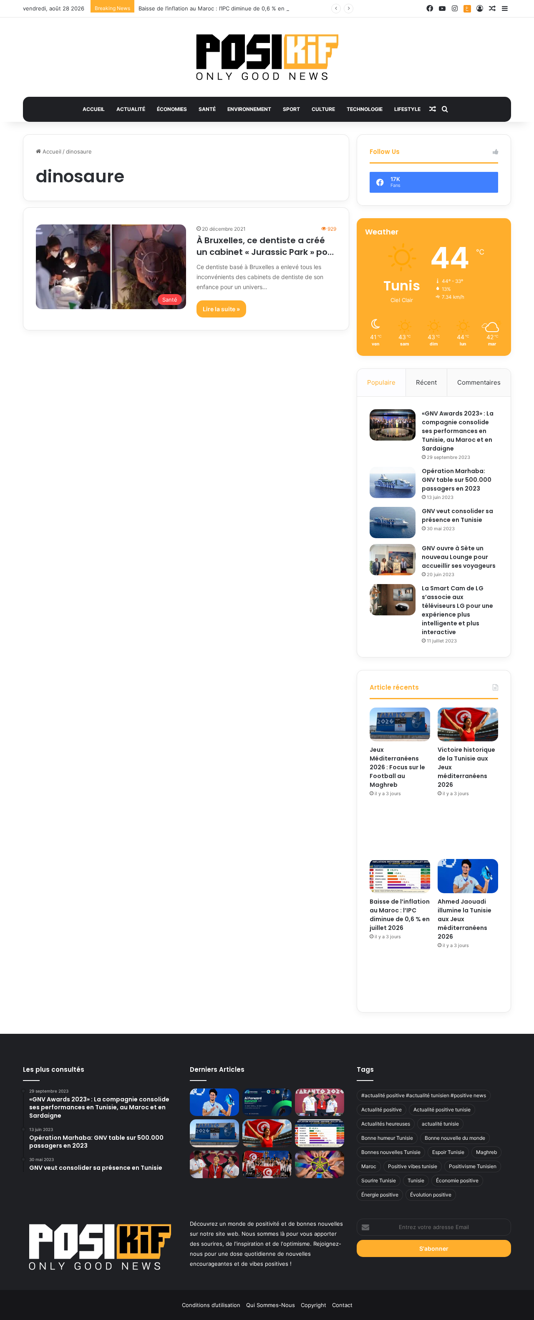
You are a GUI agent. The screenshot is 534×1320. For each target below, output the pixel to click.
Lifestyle (407, 109)
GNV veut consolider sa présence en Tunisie (457, 515)
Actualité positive (381, 1109)
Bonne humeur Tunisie (387, 1138)
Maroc (368, 1166)
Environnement (249, 109)
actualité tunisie (440, 1124)
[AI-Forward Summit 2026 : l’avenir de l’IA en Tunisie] (267, 1102)
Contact (342, 1305)
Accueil (94, 109)
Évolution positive (430, 1195)
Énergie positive (379, 1195)
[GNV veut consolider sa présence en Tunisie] (393, 522)
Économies (172, 109)
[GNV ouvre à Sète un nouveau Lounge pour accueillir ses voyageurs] (393, 559)
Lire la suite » (221, 308)
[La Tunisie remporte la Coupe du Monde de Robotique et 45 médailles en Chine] (267, 1165)
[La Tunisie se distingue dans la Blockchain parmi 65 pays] (319, 1165)
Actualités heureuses (385, 1124)
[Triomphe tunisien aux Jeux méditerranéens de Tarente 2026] (319, 1102)
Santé (207, 109)
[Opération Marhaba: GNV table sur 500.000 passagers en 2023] (393, 482)
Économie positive (457, 1180)
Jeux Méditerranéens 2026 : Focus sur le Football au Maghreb (397, 767)
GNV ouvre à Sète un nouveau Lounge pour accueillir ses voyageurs (459, 557)
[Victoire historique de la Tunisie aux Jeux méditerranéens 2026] (468, 725)
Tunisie (416, 1180)
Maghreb (486, 1152)
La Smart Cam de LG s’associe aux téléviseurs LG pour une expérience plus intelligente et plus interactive (457, 610)
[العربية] (467, 8)
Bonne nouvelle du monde (455, 1138)
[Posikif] (267, 57)
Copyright (313, 1305)
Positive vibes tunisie (412, 1166)
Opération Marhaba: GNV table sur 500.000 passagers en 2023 (456, 480)
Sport (291, 109)
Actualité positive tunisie (442, 1109)
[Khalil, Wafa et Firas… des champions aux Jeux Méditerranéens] (214, 1165)
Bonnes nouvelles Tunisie (391, 1152)
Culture (323, 109)
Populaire (381, 382)
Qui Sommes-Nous (270, 1305)
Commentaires (479, 382)
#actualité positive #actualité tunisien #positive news (423, 1095)
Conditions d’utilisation (211, 1305)
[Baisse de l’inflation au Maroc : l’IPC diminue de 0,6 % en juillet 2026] (400, 876)
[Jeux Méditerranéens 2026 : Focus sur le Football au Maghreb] (400, 725)
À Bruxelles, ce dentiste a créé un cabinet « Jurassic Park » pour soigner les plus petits (266, 252)
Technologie (365, 109)
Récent (426, 382)
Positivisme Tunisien (472, 1166)
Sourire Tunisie (378, 1180)
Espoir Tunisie (448, 1152)
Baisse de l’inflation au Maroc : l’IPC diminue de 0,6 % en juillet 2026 (227, 8)
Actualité (130, 109)
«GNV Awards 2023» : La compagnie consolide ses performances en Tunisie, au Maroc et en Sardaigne (458, 431)
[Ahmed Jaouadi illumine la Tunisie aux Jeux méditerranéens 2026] (468, 876)
